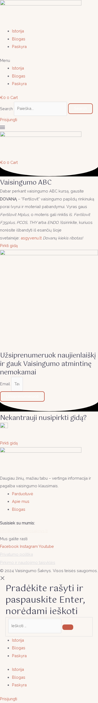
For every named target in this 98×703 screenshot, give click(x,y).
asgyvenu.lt (31, 238)
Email (5, 383)
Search (6, 108)
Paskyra (19, 46)
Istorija (18, 31)
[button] (49, 61)
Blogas (18, 39)
